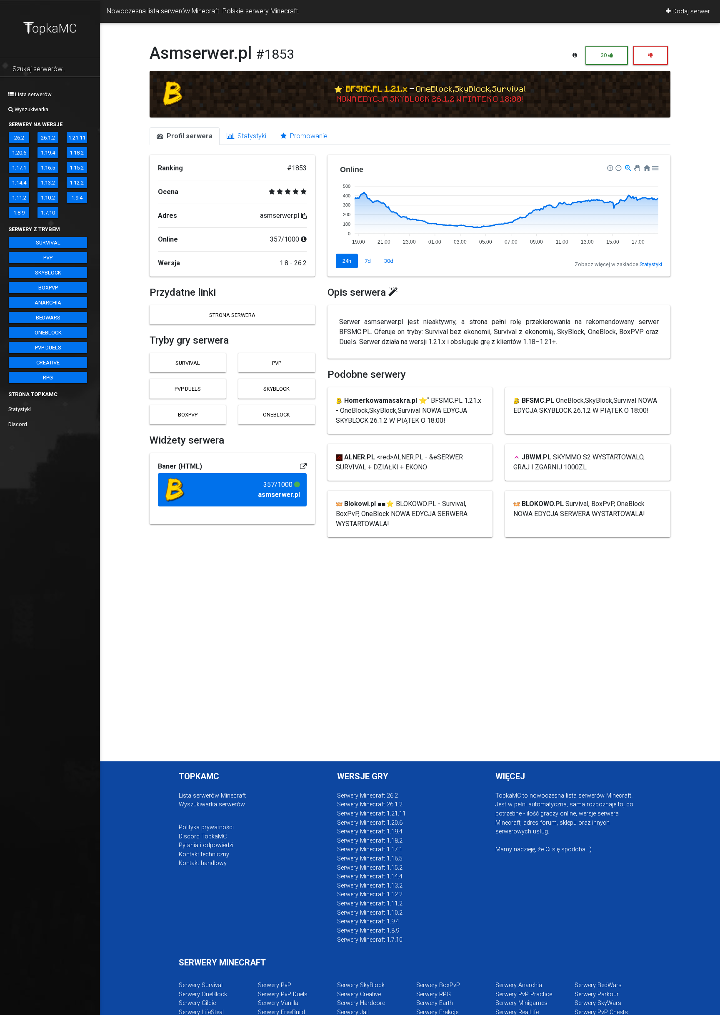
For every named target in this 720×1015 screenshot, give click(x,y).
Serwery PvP (274, 985)
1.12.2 (77, 183)
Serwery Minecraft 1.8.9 (368, 930)
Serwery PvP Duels (283, 994)
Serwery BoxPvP (438, 985)
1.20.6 (19, 153)
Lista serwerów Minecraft (212, 795)
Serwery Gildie (197, 1003)
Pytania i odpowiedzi (206, 845)
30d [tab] (388, 261)
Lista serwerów (33, 94)
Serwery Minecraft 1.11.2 (369, 903)
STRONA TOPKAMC (33, 394)
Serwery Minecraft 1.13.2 (369, 885)
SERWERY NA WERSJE (35, 124)
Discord (17, 424)
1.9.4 (76, 198)
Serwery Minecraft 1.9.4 (368, 921)
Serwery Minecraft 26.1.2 (369, 804)
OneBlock (48, 332)
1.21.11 (76, 138)
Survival (48, 242)
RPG (48, 377)
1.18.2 (77, 153)
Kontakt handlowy (203, 863)
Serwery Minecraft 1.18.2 (369, 840)
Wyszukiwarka (30, 109)
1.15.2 (77, 168)
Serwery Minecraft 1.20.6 (369, 822)
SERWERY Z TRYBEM (34, 229)
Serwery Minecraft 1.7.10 (369, 939)
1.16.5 (48, 168)
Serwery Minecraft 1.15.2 (369, 867)
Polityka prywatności (206, 827)
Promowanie (308, 136)
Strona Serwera (232, 315)
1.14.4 (19, 183)
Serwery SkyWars (598, 1003)
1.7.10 (48, 212)
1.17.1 (19, 168)
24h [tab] (346, 261)
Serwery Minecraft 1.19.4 (369, 831)
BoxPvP (48, 287)
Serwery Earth (434, 1003)
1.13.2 (48, 183)
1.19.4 (48, 153)
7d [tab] (368, 261)
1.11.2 (19, 198)
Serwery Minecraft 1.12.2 (369, 894)
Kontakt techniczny (204, 854)
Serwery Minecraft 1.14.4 (369, 876)
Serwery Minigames (521, 1003)
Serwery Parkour (597, 994)
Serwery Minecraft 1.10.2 (369, 912)
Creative (48, 362)
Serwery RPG (433, 994)
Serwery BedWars (598, 985)
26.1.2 (48, 138)
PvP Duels (48, 347)
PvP (47, 257)
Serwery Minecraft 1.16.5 (369, 858)
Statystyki (19, 409)
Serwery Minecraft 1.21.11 (371, 813)
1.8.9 (19, 212)
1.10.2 (48, 198)
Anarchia (48, 302)
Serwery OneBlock (203, 994)
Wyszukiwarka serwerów (212, 804)
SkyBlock (48, 272)
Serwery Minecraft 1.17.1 (369, 849)
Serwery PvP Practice (523, 994)
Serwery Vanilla (278, 1003)
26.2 (19, 138)
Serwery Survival (200, 985)
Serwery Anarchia (518, 985)
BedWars (48, 317)
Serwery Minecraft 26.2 (367, 795)
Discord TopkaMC (203, 836)
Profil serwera (188, 136)
